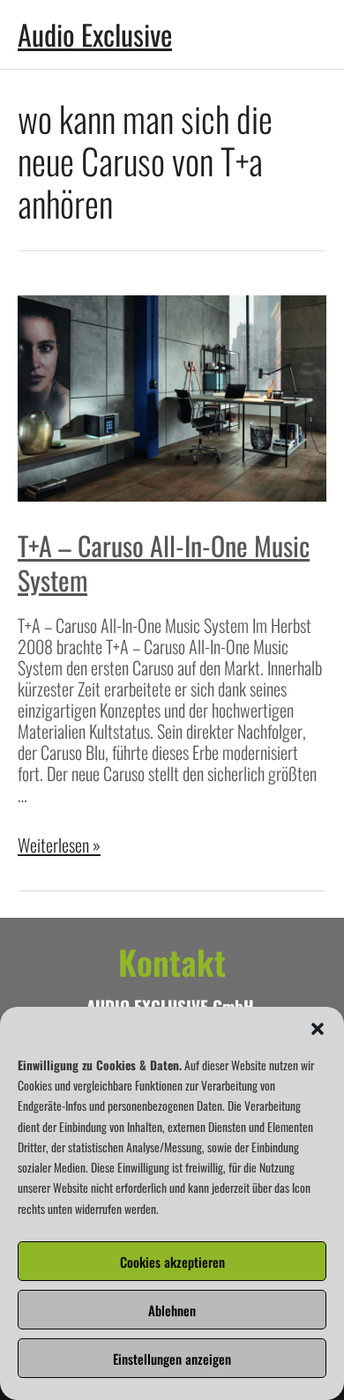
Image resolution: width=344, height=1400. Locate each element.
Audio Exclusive (95, 34)
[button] (317, 1029)
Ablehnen (172, 1310)
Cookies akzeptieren (172, 1261)
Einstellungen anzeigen (172, 1358)
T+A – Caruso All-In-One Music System (164, 562)
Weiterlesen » (59, 844)
